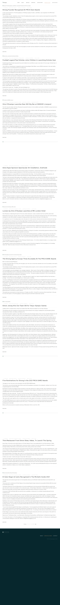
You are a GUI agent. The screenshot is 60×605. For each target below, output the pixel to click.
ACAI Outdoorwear (28, 271)
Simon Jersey (16, 308)
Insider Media (8, 85)
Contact (55, 535)
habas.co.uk (15, 464)
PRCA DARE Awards (8, 400)
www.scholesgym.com (25, 87)
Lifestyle (19, 102)
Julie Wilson (24, 7)
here (23, 92)
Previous (25, 524)
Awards (15, 7)
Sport (17, 303)
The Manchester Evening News (36, 83)
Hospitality (16, 102)
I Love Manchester (21, 515)
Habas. (52, 443)
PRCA (21, 284)
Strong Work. (14, 133)
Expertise (33, 2)
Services (27, 2)
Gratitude (32, 170)
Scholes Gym (52, 63)
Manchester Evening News (30, 515)
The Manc (46, 83)
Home (18, 2)
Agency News (11, 7)
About (23, 2)
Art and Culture (16, 165)
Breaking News (47, 2)
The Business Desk (12, 515)
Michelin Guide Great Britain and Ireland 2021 (43, 479)
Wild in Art (19, 174)
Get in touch (54, 2)
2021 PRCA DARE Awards (8, 265)
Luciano (34, 213)
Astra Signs (14, 170)
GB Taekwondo (47, 320)
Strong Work (40, 2)
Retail (15, 303)
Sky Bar (42, 107)
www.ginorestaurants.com (30, 124)
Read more (4, 51)
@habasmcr (28, 464)
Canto (31, 443)
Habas (4, 463)
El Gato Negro (26, 443)
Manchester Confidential (43, 515)
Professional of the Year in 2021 (9, 48)
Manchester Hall (25, 43)
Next (35, 524)
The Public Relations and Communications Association (14, 38)
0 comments (6, 7)
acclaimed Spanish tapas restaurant (32, 483)
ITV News (23, 83)
